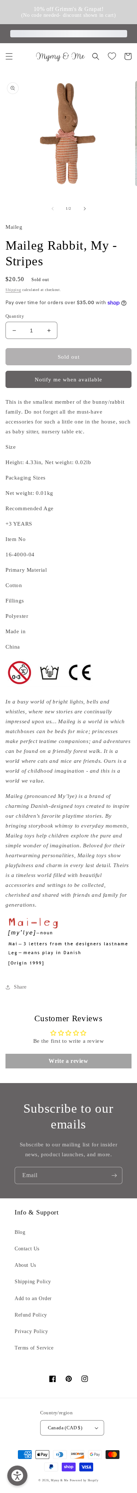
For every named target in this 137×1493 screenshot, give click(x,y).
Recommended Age (29, 508)
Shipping (13, 290)
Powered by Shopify (84, 1480)
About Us (25, 1265)
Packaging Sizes (25, 478)
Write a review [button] (68, 1061)
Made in (15, 631)
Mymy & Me (59, 1480)
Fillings (14, 601)
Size (10, 447)
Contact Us (27, 1248)
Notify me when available (68, 379)
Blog (20, 1232)
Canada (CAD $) (65, 1427)
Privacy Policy (31, 1331)
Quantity (14, 316)
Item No (15, 539)
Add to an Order (33, 1298)
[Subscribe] (114, 1175)
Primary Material (26, 570)
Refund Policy (31, 1315)
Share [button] (20, 987)
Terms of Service (34, 1348)
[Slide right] (85, 209)
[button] (9, 56)
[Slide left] (53, 209)
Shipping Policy (33, 1281)
